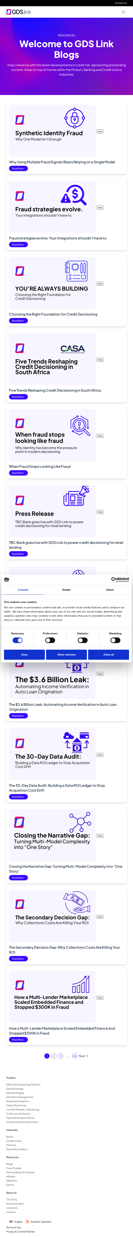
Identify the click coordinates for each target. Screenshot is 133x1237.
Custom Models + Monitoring (22, 1109)
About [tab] (110, 589)
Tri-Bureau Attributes (18, 1113)
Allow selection (66, 654)
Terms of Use (13, 1227)
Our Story (11, 1199)
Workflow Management (19, 1096)
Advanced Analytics (17, 1101)
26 (74, 1056)
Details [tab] (66, 589)
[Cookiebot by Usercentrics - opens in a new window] (114, 579)
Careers (11, 1211)
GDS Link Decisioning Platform (23, 1084)
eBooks (10, 1176)
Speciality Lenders (16, 1149)
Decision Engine (15, 1092)
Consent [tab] (23, 589)
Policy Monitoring (16, 1105)
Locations (11, 1207)
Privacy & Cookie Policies (20, 1231)
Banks (9, 1136)
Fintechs (11, 1145)
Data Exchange (14, 1088)
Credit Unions (14, 1140)
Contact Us (121, 3)
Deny (24, 654)
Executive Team (15, 1203)
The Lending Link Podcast (20, 1172)
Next (82, 1056)
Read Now (18, 168)
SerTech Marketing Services (22, 1121)
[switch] (50, 640)
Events (10, 1184)
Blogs (9, 1163)
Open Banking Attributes (20, 1117)
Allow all (108, 654)
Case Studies (13, 1168)
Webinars (11, 1180)
